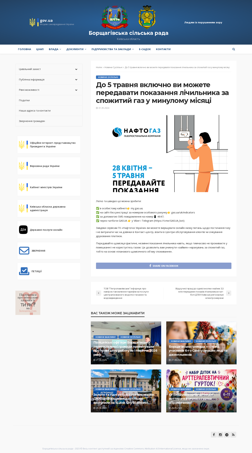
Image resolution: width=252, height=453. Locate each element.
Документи (74, 49)
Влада (53, 49)
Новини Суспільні (108, 77)
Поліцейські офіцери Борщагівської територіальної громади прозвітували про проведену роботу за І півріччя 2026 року (125, 348)
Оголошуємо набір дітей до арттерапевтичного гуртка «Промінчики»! (191, 399)
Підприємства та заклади (111, 49)
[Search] (234, 49)
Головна (24, 49)
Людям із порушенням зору (203, 22)
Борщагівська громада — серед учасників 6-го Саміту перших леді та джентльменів (198, 351)
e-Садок (145, 49)
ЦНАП (40, 49)
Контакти (163, 49)
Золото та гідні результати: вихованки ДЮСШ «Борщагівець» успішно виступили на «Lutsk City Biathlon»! (123, 399)
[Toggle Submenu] (76, 69)
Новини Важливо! (105, 337)
